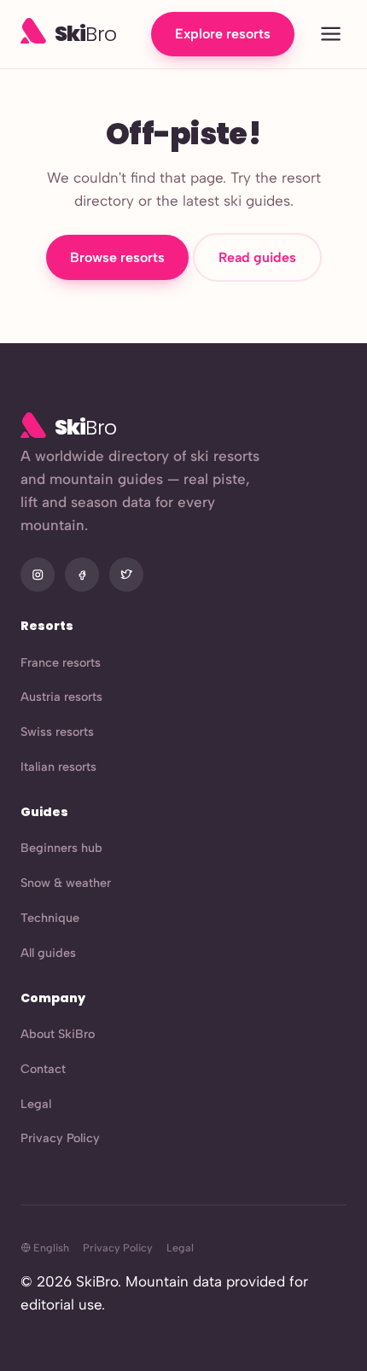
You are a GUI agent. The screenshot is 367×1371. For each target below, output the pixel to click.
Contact (43, 1068)
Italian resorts (58, 766)
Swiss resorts (57, 731)
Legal (35, 1103)
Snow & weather (65, 882)
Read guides (257, 257)
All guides (48, 952)
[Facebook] (82, 574)
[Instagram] (37, 574)
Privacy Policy (60, 1138)
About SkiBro (57, 1033)
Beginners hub (61, 847)
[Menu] (331, 34)
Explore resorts (223, 34)
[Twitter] (126, 574)
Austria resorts (61, 696)
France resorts (60, 662)
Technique (49, 917)
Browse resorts (117, 257)
